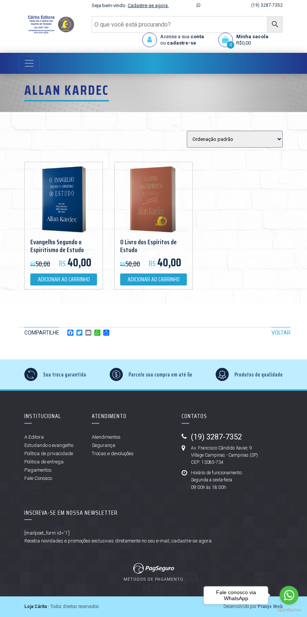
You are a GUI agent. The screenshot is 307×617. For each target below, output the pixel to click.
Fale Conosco (38, 478)
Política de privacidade (48, 453)
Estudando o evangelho (48, 445)
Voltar (281, 333)
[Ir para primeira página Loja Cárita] (49, 24)
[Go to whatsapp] (289, 595)
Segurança (103, 445)
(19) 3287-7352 (267, 5)
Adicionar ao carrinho (64, 279)
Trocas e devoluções (113, 453)
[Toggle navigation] (29, 63)
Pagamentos (38, 470)
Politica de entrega (44, 462)
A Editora (34, 437)
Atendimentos (106, 437)
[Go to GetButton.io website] (289, 609)
